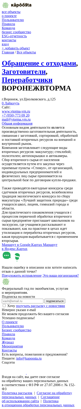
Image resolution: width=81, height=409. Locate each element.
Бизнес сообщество (16, 330)
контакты (9, 40)
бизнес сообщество (16, 32)
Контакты (9, 350)
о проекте (9, 16)
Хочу (36, 306)
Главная (8, 52)
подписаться (54, 301)
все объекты (11, 12)
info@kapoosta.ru (29, 358)
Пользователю (13, 20)
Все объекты (26, 52)
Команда (8, 28)
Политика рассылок (17, 393)
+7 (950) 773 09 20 (15, 115)
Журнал (8, 342)
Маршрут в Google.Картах (22, 245)
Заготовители (24, 71)
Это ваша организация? (61, 275)
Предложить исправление (22, 275)
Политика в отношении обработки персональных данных (38, 403)
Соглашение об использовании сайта (31, 399)
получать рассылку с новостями (40, 306)
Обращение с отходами (39, 63)
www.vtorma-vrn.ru (16, 111)
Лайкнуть (10, 103)
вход (5, 44)
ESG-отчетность (14, 36)
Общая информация (17, 123)
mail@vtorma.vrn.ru (16, 119)
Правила (8, 24)
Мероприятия (12, 346)
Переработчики (27, 80)
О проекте (10, 322)
